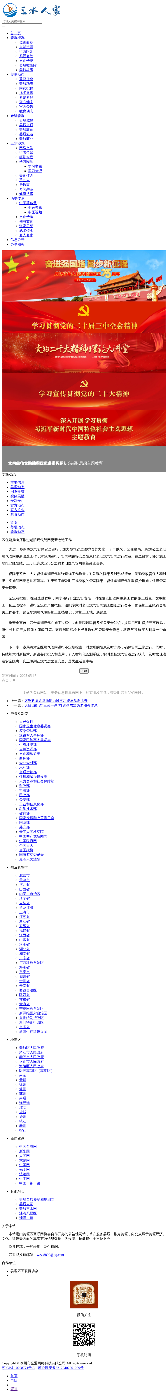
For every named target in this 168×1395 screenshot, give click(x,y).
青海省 (24, 1004)
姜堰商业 (26, 139)
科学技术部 (28, 809)
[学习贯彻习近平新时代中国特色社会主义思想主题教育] (84, 428)
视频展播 (26, 93)
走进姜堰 (17, 116)
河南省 (24, 944)
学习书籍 (35, 166)
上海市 (24, 912)
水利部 (24, 767)
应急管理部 (28, 731)
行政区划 (26, 51)
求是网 (24, 1160)
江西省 (24, 935)
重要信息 (26, 79)
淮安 (22, 1107)
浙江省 (24, 921)
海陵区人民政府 (31, 1066)
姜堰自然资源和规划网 (36, 1199)
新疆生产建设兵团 (33, 1031)
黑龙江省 (26, 907)
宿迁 (22, 1130)
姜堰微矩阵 (28, 65)
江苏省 (24, 917)
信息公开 (17, 240)
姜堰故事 (26, 70)
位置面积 (26, 42)
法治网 (24, 1174)
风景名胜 (26, 56)
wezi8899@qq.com (50, 1255)
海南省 (24, 967)
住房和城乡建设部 (33, 776)
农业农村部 (28, 763)
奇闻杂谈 (26, 189)
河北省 (24, 884)
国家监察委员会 (31, 855)
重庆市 (24, 972)
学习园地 (26, 162)
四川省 (24, 976)
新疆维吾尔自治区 (33, 1013)
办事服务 (17, 244)
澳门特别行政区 (31, 1022)
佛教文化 (26, 221)
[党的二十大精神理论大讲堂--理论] (84, 353)
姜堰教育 (26, 129)
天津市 (24, 880)
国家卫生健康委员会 (35, 726)
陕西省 (24, 995)
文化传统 (26, 61)
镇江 (22, 1121)
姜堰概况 (17, 38)
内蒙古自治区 (29, 894)
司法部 (24, 790)
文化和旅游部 (29, 754)
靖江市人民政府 (31, 1052)
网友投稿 (26, 88)
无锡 (22, 1080)
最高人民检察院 (31, 832)
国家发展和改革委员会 (36, 818)
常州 (22, 1089)
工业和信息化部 (31, 804)
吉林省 (24, 903)
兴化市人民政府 (31, 1061)
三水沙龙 (17, 143)
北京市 (24, 875)
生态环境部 (28, 744)
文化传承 (26, 217)
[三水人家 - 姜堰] (33, 17)
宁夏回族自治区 (31, 1008)
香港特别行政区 (31, 1018)
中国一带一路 (29, 1183)
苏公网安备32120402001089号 (61, 1368)
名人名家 (26, 235)
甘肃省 (24, 999)
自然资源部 (28, 749)
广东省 (24, 958)
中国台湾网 (28, 1146)
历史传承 (17, 198)
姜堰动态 (17, 74)
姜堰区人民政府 (31, 1048)
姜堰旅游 (26, 134)
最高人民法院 (29, 859)
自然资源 (26, 47)
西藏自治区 (28, 990)
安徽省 (24, 926)
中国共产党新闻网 (33, 836)
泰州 (22, 1126)
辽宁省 (24, 898)
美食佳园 (26, 175)
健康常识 (26, 194)
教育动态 (26, 111)
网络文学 (26, 148)
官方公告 (26, 106)
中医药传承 (28, 203)
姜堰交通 (26, 125)
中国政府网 (28, 841)
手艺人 (24, 180)
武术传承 (26, 230)
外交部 (24, 827)
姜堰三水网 (28, 1208)
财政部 (24, 786)
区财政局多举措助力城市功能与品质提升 (56, 701)
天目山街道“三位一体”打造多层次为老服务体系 (61, 705)
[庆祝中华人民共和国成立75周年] (84, 275)
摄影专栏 (26, 157)
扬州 (22, 1116)
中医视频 (35, 212)
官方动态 (26, 102)
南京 (22, 1075)
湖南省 (24, 953)
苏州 (22, 1093)
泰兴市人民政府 (31, 1057)
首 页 (15, 33)
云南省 (24, 985)
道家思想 (26, 226)
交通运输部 (28, 772)
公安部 (24, 799)
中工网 (24, 1179)
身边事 (24, 184)
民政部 (24, 795)
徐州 (22, 1084)
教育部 (24, 813)
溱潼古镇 (26, 1218)
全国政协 (26, 850)
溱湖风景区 (28, 1213)
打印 (84, 670)
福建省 (24, 930)
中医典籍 (35, 207)
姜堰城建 (26, 120)
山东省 (24, 940)
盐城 (22, 1112)
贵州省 (24, 981)
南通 (22, 1098)
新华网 (24, 1151)
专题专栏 (26, 97)
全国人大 (26, 845)
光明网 (24, 1169)
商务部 (24, 758)
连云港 (24, 1103)
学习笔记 (35, 171)
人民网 (24, 1156)
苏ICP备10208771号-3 (18, 1368)
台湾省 (24, 1027)
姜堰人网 (26, 1204)
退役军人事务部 (31, 735)
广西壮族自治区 (31, 963)
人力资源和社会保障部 (36, 781)
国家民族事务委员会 (35, 740)
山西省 (24, 889)
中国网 (24, 1165)
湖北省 (24, 949)
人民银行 (26, 721)
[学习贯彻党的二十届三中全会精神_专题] (84, 317)
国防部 (24, 822)
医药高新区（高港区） (36, 1071)
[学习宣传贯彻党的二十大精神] (84, 391)
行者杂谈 (26, 152)
